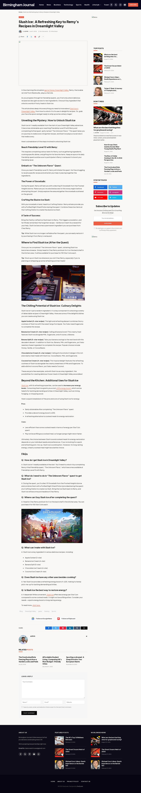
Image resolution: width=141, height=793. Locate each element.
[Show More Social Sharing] (43, 36)
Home (41, 5)
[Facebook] (12, 95)
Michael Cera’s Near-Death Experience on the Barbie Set (113, 78)
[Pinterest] (12, 110)
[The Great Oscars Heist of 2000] (98, 69)
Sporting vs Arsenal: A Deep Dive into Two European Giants (75, 659)
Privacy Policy (105, 230)
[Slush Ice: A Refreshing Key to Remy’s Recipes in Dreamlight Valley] (53, 63)
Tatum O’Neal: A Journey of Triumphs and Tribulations (113, 89)
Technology (68, 5)
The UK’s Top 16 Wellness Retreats (75, 738)
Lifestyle (95, 5)
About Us (61, 781)
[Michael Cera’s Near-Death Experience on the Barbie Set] (98, 80)
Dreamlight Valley (30, 611)
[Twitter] (12, 100)
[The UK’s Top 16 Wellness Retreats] (59, 740)
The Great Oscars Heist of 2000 (112, 67)
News (49, 5)
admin (26, 31)
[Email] (12, 114)
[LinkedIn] (12, 105)
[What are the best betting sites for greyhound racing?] (98, 57)
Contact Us (85, 781)
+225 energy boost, (63, 388)
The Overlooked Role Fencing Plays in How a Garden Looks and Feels (28, 659)
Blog (21, 611)
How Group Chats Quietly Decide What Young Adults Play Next (112, 147)
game (40, 611)
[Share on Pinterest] (35, 36)
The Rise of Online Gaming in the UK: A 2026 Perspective (113, 158)
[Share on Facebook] (27, 36)
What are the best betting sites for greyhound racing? (111, 56)
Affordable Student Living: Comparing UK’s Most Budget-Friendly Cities (52, 660)
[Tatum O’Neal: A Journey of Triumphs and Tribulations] (98, 91)
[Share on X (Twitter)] (31, 36)
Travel (106, 5)
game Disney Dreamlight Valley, (56, 90)
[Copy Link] (39, 36)
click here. (36, 605)
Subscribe (133, 4)
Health (86, 5)
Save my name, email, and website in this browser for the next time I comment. (47, 707)
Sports (78, 5)
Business (57, 5)
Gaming (21, 17)
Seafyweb (80, 786)
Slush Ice (24, 385)
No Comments (44, 31)
